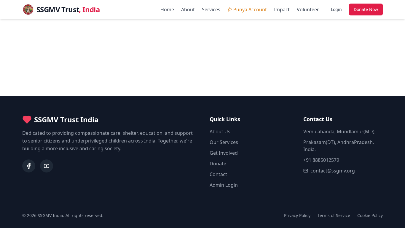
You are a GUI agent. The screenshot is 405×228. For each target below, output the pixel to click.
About (188, 9)
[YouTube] (46, 165)
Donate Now (366, 9)
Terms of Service (334, 215)
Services (211, 9)
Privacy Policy (297, 215)
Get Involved (224, 153)
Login (336, 9)
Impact (282, 9)
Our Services (224, 142)
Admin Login (224, 185)
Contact (218, 174)
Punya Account (250, 9)
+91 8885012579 (321, 160)
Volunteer (308, 9)
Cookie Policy (370, 215)
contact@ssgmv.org (332, 170)
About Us (220, 131)
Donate (218, 163)
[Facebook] (28, 165)
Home (167, 9)
